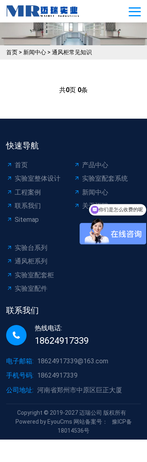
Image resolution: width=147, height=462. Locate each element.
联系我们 (28, 206)
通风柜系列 (31, 261)
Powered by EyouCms (44, 421)
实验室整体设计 (37, 178)
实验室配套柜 (34, 275)
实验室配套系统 (105, 178)
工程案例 (28, 192)
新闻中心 (34, 52)
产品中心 (95, 165)
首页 (12, 52)
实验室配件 (31, 288)
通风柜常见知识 (72, 52)
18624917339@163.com (72, 361)
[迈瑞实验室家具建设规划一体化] (45, 11)
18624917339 (62, 341)
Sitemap (27, 219)
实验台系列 (31, 248)
